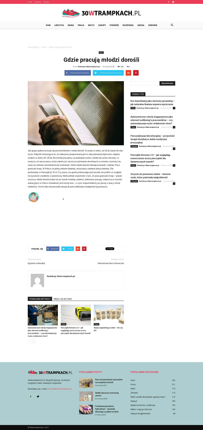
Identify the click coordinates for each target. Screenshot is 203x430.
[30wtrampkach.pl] (101, 13)
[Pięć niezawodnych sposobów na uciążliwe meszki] (86, 383)
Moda (71, 25)
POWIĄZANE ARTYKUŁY (39, 299)
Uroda (140, 25)
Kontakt (46, 2)
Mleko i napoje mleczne (141, 409)
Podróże (114, 25)
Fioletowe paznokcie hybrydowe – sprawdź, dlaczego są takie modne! (107, 409)
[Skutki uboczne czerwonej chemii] (86, 396)
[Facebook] (169, 2)
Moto (91, 25)
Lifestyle (59, 25)
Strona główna (33, 47)
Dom (48, 25)
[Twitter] (173, 2)
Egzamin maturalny (36, 263)
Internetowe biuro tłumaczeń (111, 263)
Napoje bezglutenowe (140, 413)
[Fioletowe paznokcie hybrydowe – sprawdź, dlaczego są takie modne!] (86, 409)
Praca (81, 25)
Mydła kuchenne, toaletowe (142, 405)
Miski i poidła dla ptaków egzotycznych (147, 397)
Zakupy (102, 25)
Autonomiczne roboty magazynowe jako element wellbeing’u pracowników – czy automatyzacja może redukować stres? (151, 120)
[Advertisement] (101, 38)
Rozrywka (128, 25)
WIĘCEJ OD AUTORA (63, 299)
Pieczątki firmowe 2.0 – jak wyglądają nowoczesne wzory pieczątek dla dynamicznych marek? (76, 330)
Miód (132, 388)
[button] (172, 25)
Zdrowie (152, 25)
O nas (30, 2)
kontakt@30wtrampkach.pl (60, 388)
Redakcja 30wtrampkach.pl (89, 67)
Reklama (38, 2)
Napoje (133, 401)
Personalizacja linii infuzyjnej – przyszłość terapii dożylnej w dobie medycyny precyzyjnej (152, 139)
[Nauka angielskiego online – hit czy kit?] (109, 315)
